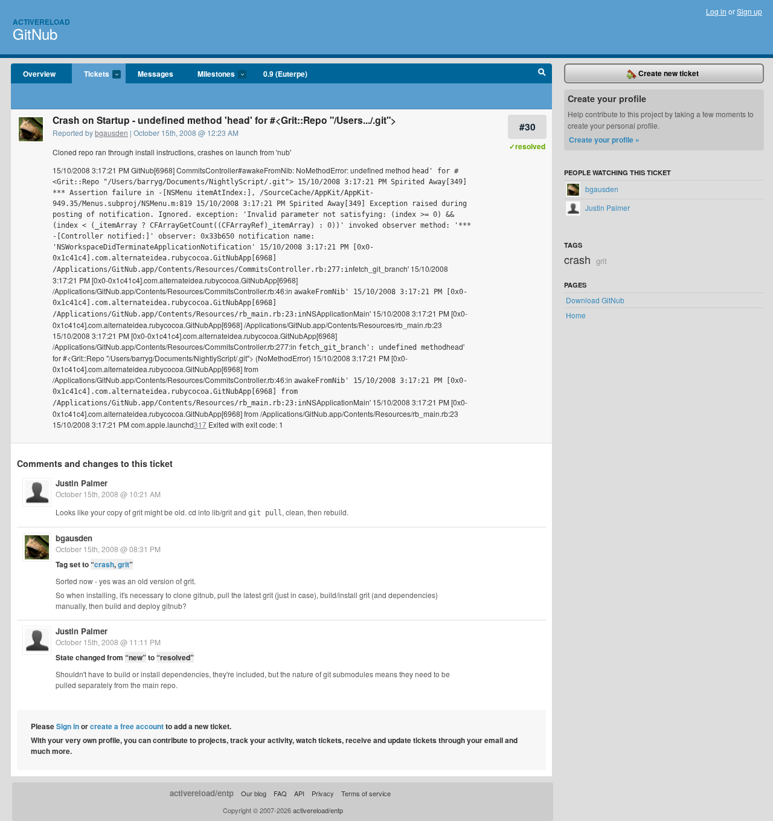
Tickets (90, 74)
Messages (155, 73)
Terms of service (366, 793)
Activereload (41, 21)
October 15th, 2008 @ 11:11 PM (108, 642)
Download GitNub (595, 300)
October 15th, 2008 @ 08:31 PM (108, 549)
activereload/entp (202, 793)
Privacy (323, 793)
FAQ (280, 793)
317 (200, 424)
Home (576, 315)
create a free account (127, 726)
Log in (716, 11)
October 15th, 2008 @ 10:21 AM (108, 494)
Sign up (749, 11)
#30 (527, 127)
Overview (39, 73)
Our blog (253, 793)
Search (542, 73)
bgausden (111, 132)
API (299, 793)
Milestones (210, 74)
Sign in (67, 726)
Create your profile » (604, 139)
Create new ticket (668, 73)
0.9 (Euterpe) (285, 73)
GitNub (35, 33)
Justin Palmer (81, 483)
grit (123, 564)
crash (104, 564)
